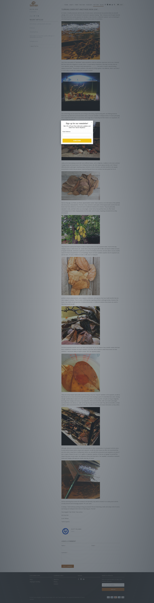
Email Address (66, 131)
